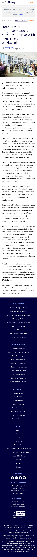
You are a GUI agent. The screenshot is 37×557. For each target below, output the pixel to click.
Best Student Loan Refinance (18, 352)
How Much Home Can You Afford (18, 315)
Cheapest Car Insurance (18, 367)
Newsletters (18, 393)
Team (18, 437)
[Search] (6, 2)
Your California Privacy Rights (18, 452)
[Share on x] (16, 477)
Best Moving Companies (18, 337)
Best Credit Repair (18, 356)
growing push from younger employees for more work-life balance (18, 277)
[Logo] (11, 2)
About (18, 430)
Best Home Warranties (18, 378)
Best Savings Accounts (18, 333)
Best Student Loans (18, 348)
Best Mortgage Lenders (18, 311)
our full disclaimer (25, 543)
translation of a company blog (16, 157)
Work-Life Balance (21, 21)
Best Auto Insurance (18, 363)
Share (32, 20)
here (27, 551)
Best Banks (18, 330)
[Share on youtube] (24, 477)
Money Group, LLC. (20, 525)
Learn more (21, 14)
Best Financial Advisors (18, 382)
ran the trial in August (24, 114)
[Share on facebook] (12, 477)
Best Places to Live (18, 408)
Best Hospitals (18, 404)
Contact (19, 434)
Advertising (18, 459)
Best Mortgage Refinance (18, 319)
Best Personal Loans (18, 359)
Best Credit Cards (18, 326)
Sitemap (18, 463)
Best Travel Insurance (18, 415)
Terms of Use (18, 445)
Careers (18, 467)
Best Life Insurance (18, 374)
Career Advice (6, 21)
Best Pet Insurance (18, 419)
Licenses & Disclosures (19, 456)
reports (16, 109)
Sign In (32, 2)
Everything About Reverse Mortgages (18, 322)
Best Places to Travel (18, 411)
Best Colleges (18, 400)
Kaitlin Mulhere (8, 47)
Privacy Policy (18, 441)
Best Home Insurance (18, 370)
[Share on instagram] (20, 477)
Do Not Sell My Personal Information (18, 448)
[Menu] (3, 2)
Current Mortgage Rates (18, 308)
